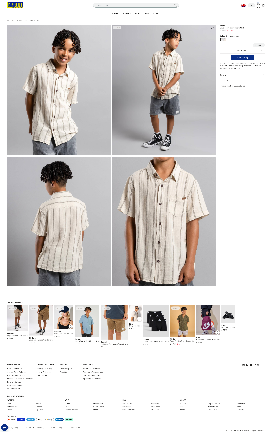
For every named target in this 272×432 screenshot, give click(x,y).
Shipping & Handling (44, 369)
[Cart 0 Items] (263, 5)
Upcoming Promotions (92, 379)
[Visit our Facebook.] (246, 365)
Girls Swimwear (128, 410)
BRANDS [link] (156, 13)
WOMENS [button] (126, 13)
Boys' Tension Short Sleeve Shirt (182, 341)
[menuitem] (114, 13)
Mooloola (183, 403)
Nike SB (183, 407)
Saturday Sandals (228, 327)
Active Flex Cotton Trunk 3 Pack (156, 341)
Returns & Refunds (44, 372)
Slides (95, 410)
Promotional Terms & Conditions (20, 379)
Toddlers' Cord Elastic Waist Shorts (114, 344)
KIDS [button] (147, 13)
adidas (182, 410)
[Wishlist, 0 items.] (258, 5)
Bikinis (38, 404)
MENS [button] (137, 13)
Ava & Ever (212, 410)
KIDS (8, 20)
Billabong (240, 410)
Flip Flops (39, 410)
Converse (241, 404)
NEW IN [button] (115, 13)
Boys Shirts (155, 404)
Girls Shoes (126, 407)
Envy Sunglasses (135, 326)
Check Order (42, 375)
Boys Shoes (155, 407)
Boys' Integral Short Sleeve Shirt (87, 341)
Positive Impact (66, 369)
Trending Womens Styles (93, 372)
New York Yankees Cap (63, 333)
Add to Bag (242, 58)
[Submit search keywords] (175, 5)
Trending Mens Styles (91, 375)
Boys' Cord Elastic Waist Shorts (41, 340)
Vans (239, 407)
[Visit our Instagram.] (243, 365)
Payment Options (14, 382)
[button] (251, 5)
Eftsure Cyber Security (16, 375)
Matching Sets (12, 407)
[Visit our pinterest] (257, 365)
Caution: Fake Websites (16, 372)
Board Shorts (98, 407)
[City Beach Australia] (15, 5)
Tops (9, 403)
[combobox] (136, 5)
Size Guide (259, 45)
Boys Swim (155, 410)
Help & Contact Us (14, 369)
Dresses (10, 410)
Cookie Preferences (15, 385)
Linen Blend (98, 404)
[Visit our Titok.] (254, 365)
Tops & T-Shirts (29, 20)
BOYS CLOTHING (17, 20)
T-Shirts (68, 403)
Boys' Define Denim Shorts (17, 336)
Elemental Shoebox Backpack (208, 339)
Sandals (39, 407)
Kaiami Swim (213, 407)
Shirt (38, 20)
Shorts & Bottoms (71, 410)
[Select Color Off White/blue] (224, 39)
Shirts (67, 407)
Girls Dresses (127, 403)
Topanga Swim (214, 404)
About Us (63, 372)
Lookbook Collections (92, 369)
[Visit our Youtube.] (250, 365)
